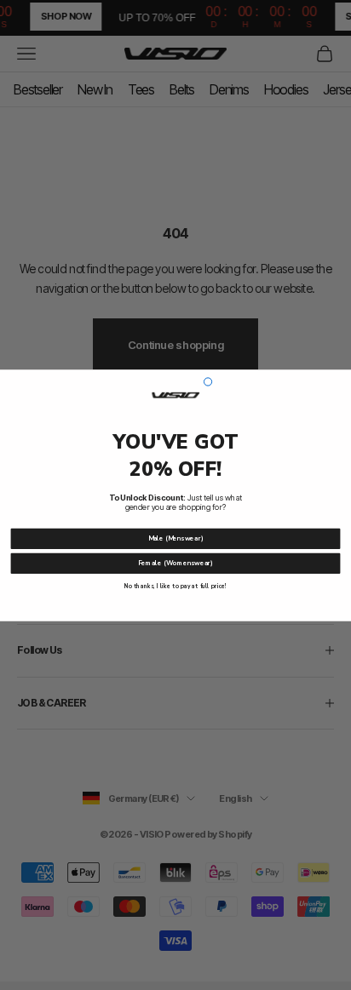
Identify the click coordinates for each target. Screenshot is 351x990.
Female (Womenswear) (175, 563)
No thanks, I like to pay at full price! (175, 586)
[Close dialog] (207, 381)
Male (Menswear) (176, 538)
